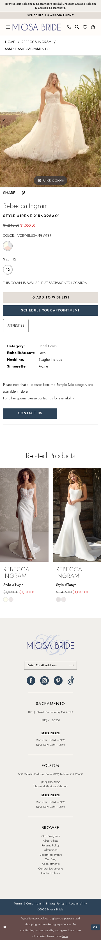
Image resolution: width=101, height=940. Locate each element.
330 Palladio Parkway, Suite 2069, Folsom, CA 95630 (50, 774)
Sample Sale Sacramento (27, 49)
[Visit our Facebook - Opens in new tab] (31, 680)
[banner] (36, 26)
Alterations (50, 850)
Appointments (50, 864)
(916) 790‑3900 (50, 782)
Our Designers (51, 836)
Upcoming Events (51, 855)
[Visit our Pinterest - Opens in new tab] (58, 680)
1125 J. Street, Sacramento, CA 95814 (50, 712)
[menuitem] (8, 27)
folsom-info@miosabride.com (50, 786)
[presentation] (24, 515)
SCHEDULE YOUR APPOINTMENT (50, 310)
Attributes (16, 325)
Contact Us (30, 413)
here (65, 936)
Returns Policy (50, 845)
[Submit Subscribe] (71, 665)
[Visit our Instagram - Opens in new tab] (44, 680)
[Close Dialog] (4, 927)
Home (10, 42)
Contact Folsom (50, 873)
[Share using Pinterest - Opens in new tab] (23, 193)
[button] (8, 27)
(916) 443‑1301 (51, 720)
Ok (95, 927)
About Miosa (50, 841)
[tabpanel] (50, 121)
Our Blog (50, 859)
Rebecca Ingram (36, 42)
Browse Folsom (85, 4)
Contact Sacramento (50, 868)
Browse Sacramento (51, 8)
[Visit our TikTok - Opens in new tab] (70, 680)
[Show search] (77, 27)
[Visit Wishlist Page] (85, 27)
